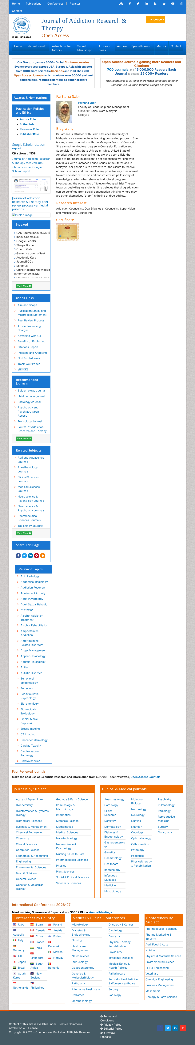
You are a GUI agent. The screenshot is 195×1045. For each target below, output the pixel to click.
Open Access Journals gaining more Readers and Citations (141, 64)
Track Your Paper (29, 363)
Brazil (21, 967)
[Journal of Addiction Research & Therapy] (21, 25)
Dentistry (110, 820)
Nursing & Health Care (70, 854)
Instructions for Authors (61, 48)
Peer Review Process (31, 320)
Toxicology (165, 832)
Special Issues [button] (140, 46)
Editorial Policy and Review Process (111, 1032)
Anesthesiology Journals (28, 469)
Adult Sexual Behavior (34, 604)
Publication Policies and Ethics (30, 110)
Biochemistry (24, 805)
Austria (57, 930)
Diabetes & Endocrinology (113, 834)
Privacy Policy (112, 1024)
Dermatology (112, 826)
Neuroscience (80, 956)
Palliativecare (117, 973)
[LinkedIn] (175, 1028)
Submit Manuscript (84, 48)
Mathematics (64, 826)
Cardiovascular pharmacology (30, 763)
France (39, 942)
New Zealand (36, 975)
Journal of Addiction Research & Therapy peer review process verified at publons (30, 203)
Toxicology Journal (30, 421)
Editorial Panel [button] (36, 46)
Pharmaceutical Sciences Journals (29, 518)
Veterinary (151, 973)
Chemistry (22, 838)
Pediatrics (137, 855)
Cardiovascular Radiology (30, 753)
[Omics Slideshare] (164, 3)
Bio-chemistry (30, 703)
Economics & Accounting (32, 855)
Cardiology (111, 805)
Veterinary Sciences (68, 883)
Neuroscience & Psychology (66, 846)
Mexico (58, 951)
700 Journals (118, 69)
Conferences (55, 3)
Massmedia (152, 991)
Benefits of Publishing (31, 341)
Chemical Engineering (29, 832)
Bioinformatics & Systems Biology (32, 813)
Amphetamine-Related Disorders (32, 642)
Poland (57, 924)
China (39, 936)
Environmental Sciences (31, 867)
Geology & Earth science (161, 996)
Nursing (136, 820)
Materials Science (67, 820)
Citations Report (28, 347)
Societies (57, 71)
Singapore (36, 957)
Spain (39, 924)
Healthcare (111, 863)
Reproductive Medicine (166, 818)
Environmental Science (159, 962)
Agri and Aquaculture (29, 799)
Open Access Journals (29, 75)
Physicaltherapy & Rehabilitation (141, 863)
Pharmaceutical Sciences (72, 859)
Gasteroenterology (114, 844)
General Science (26, 878)
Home (16, 3)
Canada (40, 930)
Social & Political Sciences (72, 877)
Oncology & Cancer (121, 924)
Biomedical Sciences (29, 820)
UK (19, 956)
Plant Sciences (65, 871)
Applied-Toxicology (33, 656)
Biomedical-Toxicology (28, 711)
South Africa (36, 965)
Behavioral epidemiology (29, 680)
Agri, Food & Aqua (157, 944)
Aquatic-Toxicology (33, 661)
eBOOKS (23, 369)
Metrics (161, 46)
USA (20, 924)
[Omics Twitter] (138, 3)
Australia (18, 934)
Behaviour (27, 688)
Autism (25, 667)
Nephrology (138, 809)
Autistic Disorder (31, 673)
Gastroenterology (83, 967)
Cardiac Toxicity (31, 745)
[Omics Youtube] (172, 3)
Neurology (138, 814)
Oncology (137, 832)
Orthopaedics (140, 844)
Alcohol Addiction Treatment (32, 617)
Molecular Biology (137, 801)
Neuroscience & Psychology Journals (31, 498)
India (38, 947)
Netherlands (21, 987)
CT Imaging (28, 734)
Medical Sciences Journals (29, 489)
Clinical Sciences (26, 844)
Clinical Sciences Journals (28, 479)
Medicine (110, 885)
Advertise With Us (29, 335)
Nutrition (136, 826)
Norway (58, 957)
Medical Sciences (67, 832)
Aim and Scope (27, 305)
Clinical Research (110, 813)
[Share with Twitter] (24, 555)
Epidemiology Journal (31, 390)
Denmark (54, 946)
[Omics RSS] (155, 3)
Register (75, 3)
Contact (17, 10)
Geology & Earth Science (72, 799)
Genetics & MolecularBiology (83, 975)
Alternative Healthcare (86, 989)
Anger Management (33, 650)
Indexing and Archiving (32, 352)
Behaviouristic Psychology (29, 696)
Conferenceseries (77, 62)
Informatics (63, 814)
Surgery (163, 826)
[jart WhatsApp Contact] (181, 3)
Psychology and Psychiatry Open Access (28, 411)
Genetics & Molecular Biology (29, 887)
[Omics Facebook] (130, 3)
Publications (33, 3)
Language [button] (155, 19)
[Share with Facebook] (18, 555)
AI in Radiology (30, 576)
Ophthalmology (141, 838)
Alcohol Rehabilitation (34, 625)
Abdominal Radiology (34, 581)
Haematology (113, 858)
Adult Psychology (32, 598)
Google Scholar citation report (28, 146)
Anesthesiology (114, 799)
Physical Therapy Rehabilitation (120, 944)
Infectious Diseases (110, 877)
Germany (19, 950)
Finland (57, 936)
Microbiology (112, 891)
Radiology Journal (29, 401)
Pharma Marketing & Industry (158, 936)
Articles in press (105, 48)
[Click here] (121, 3)
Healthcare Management (80, 948)
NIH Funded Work (29, 358)
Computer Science (27, 849)
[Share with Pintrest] (36, 555)
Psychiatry (164, 799)
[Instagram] (183, 1028)
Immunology (112, 869)
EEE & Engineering (157, 967)
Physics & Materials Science (163, 956)
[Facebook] (160, 1028)
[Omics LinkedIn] (146, 3)
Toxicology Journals (30, 525)
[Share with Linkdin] (30, 555)
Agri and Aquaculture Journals (31, 459)
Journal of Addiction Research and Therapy (32, 429)
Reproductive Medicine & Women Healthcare (123, 981)
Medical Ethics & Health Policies (119, 965)
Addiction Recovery (33, 587)
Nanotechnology (67, 838)
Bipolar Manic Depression (29, 721)
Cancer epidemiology (34, 740)
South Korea (19, 975)
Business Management (159, 985)
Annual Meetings (100, 912)
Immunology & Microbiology (65, 807)
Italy (20, 940)
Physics (61, 865)
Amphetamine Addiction (29, 633)
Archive (122, 46)
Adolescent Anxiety (33, 593)
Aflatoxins (27, 609)
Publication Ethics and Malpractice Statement (32, 312)
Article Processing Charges (29, 328)
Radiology (164, 810)
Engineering (23, 861)
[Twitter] (168, 1028)
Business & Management (31, 826)
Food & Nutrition (26, 873)
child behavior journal (31, 396)
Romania (53, 967)
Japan (21, 962)
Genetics (110, 852)
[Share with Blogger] (42, 555)
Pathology (137, 849)
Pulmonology (166, 805)
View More (23, 286)
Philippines (37, 987)
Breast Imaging (30, 728)
